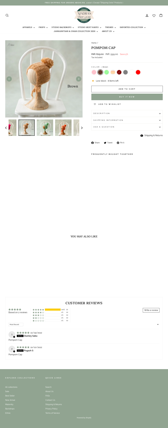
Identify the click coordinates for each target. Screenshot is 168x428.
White (131, 72)
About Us (107, 31)
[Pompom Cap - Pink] (93, 204)
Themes (109, 27)
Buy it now (127, 97)
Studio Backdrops (62, 27)
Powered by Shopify (84, 418)
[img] (23, 332)
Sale (7, 391)
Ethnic (8, 413)
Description (101, 113)
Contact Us (50, 400)
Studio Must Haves (88, 27)
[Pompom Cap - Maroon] (96, 207)
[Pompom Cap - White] (93, 210)
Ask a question (104, 127)
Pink (94, 72)
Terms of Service (52, 413)
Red (138, 72)
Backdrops (9, 409)
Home (93, 43)
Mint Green (106, 72)
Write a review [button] (151, 310)
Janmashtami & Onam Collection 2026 (75, 31)
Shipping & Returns (153, 135)
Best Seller (10, 396)
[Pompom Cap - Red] (96, 210)
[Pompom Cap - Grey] (100, 207)
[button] (38, 310)
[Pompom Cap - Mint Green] (100, 204)
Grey (125, 72)
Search (48, 387)
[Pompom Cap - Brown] (96, 204)
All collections (11, 387)
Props (42, 27)
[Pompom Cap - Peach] (93, 207)
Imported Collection (132, 27)
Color (99, 67)
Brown (100, 72)
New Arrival (10, 400)
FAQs (47, 396)
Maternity (9, 404)
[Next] (78, 79)
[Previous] (9, 79)
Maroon (119, 72)
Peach (113, 72)
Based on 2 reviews (18, 312)
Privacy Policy (51, 409)
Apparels (27, 27)
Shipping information (108, 120)
